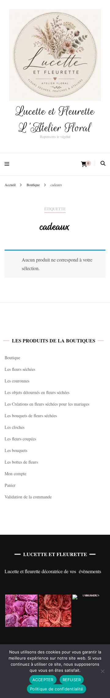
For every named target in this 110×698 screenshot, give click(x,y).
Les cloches (14, 427)
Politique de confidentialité (56, 688)
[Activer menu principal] (8, 164)
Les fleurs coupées (20, 439)
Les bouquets (16, 450)
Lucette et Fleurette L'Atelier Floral (55, 119)
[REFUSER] (102, 671)
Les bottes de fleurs (21, 462)
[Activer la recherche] (103, 163)
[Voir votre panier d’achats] (84, 164)
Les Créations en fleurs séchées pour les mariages (47, 404)
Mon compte (15, 473)
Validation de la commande (28, 497)
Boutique (12, 357)
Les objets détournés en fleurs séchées (37, 392)
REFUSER (72, 679)
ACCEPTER (42, 679)
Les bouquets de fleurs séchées (31, 415)
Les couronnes (17, 381)
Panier (10, 485)
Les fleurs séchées (20, 369)
